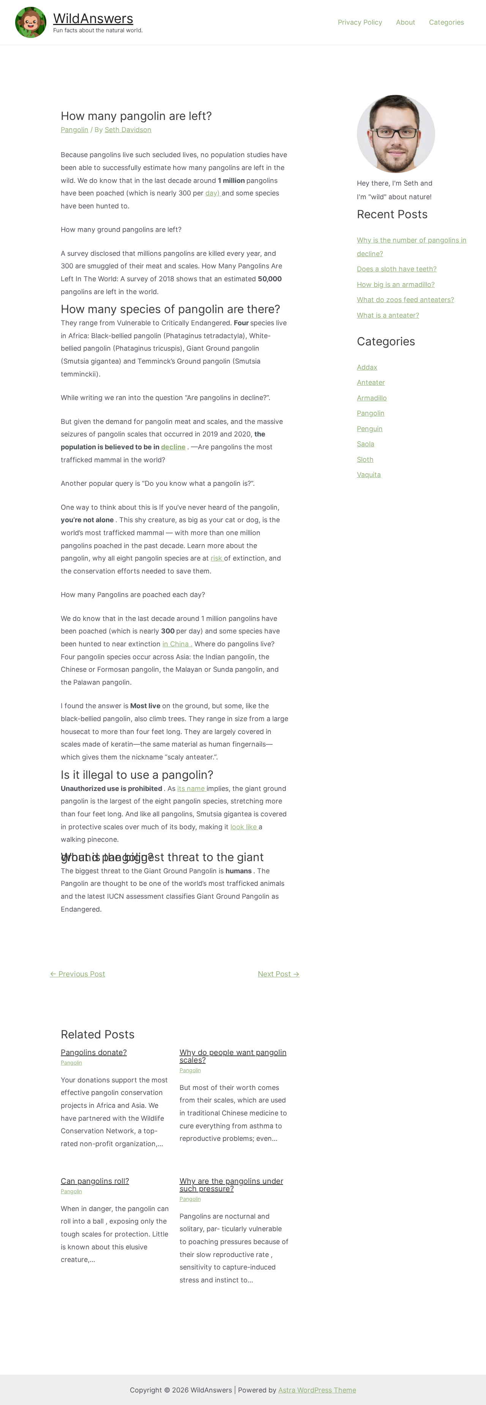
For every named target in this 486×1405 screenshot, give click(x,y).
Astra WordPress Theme (317, 1390)
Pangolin (74, 130)
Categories (446, 22)
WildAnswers (93, 18)
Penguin (370, 429)
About (405, 22)
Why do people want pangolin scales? (233, 1056)
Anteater (371, 382)
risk (217, 558)
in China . (178, 644)
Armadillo (372, 398)
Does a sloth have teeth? (397, 269)
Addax (367, 367)
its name (192, 788)
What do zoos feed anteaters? (405, 300)
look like (244, 827)
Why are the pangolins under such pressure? (231, 1185)
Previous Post (77, 973)
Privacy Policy (360, 22)
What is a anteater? (388, 315)
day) (213, 193)
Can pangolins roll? (95, 1181)
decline (173, 447)
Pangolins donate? (94, 1052)
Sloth (365, 459)
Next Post (279, 973)
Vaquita (369, 475)
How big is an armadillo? (396, 284)
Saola (365, 444)
